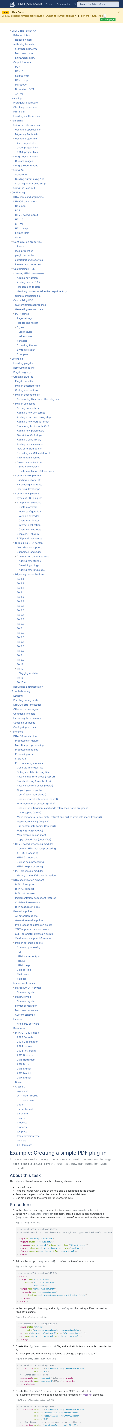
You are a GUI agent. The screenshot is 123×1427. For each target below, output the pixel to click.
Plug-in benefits (24, 381)
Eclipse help (22, 75)
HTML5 (19, 71)
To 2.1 (20, 655)
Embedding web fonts (29, 484)
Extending (17, 358)
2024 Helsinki (25, 1046)
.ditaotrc (20, 246)
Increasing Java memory (27, 718)
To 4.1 (20, 592)
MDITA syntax (23, 996)
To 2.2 (20, 650)
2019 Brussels (25, 1055)
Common (20, 205)
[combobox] (98, 4)
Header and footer (27, 322)
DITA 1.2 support (24, 884)
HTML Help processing (30, 866)
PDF (17, 66)
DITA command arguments (28, 196)
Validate (21, 978)
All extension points (26, 915)
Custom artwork (28, 506)
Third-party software (27, 1023)
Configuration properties (27, 241)
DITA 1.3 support (24, 888)
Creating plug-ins (23, 376)
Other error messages (25, 709)
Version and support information (33, 938)
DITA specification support (28, 879)
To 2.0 (20, 659)
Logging (18, 695)
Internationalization (29, 524)
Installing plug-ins (23, 363)
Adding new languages (32, 569)
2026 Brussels (25, 1037)
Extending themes (27, 345)
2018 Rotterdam (26, 1059)
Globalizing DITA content (29, 542)
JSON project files (27, 147)
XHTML (19, 93)
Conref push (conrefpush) (31, 794)
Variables (22, 340)
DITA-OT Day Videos (27, 1032)
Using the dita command (27, 125)
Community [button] (64, 4)
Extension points (22, 911)
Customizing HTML (24, 268)
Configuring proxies (24, 727)
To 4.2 (20, 587)
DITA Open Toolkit (29, 4)
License (17, 1019)
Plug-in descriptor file (27, 385)
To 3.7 (20, 601)
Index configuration (30, 511)
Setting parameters (28, 408)
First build (19, 111)
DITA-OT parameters (25, 201)
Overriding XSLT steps (29, 435)
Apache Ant (21, 174)
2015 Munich (24, 1073)
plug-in (21, 1118)
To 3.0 (20, 632)
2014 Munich (24, 1077)
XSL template (24, 1144)
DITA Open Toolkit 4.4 (24, 30)
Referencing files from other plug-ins (38, 399)
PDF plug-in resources (29, 538)
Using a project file (26, 138)
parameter (23, 1113)
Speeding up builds (24, 722)
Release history (23, 39)
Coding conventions (26, 390)
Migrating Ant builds (26, 134)
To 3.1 (20, 628)
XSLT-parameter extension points (34, 933)
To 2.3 (20, 646)
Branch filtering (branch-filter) (34, 781)
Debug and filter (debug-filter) (34, 772)
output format (25, 1109)
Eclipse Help (22, 232)
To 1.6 (20, 677)
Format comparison (26, 1005)
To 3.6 (20, 605)
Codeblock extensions (27, 902)
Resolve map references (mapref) (36, 776)
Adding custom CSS (28, 282)
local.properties (24, 250)
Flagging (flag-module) (30, 830)
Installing (17, 98)
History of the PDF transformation (36, 875)
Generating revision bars (29, 309)
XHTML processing (27, 852)
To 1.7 (20, 668)
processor (22, 1122)
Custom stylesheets (30, 529)
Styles (20, 327)
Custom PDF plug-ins (27, 493)
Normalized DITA (24, 89)
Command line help (24, 713)
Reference (17, 731)
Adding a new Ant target (31, 412)
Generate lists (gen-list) (30, 767)
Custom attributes (29, 520)
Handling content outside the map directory (42, 291)
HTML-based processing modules (34, 843)
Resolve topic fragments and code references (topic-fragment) (53, 808)
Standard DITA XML (26, 48)
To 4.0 (20, 596)
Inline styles (25, 336)
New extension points (29, 448)
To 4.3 (20, 583)
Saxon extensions (29, 466)
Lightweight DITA (25, 57)
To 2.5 (20, 637)
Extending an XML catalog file (34, 453)
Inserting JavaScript (28, 488)
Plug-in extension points (29, 942)
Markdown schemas (26, 1010)
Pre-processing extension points (33, 924)
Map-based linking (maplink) (33, 821)
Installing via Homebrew (27, 116)
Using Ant (18, 169)
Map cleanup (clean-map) (31, 834)
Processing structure (27, 740)
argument (22, 1091)
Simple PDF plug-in (28, 533)
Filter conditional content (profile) (36, 803)
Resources (19, 1028)
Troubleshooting (21, 691)
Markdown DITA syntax (28, 987)
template (22, 1131)
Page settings (24, 318)
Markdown (21, 84)
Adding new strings (30, 560)
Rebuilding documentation (28, 686)
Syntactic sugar (26, 349)
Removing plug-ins (23, 367)
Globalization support (29, 547)
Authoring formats (23, 44)
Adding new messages (29, 444)
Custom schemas (25, 1014)
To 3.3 (20, 619)
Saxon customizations (29, 462)
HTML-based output (26, 214)
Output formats (22, 62)
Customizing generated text (33, 556)
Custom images (24, 161)
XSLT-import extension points (32, 929)
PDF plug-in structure (29, 502)
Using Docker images (25, 156)
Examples (22, 354)
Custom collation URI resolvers (36, 471)
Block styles (25, 331)
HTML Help (21, 80)
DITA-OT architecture (25, 736)
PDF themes (22, 313)
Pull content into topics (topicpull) (36, 825)
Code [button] (49, 4)
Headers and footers (28, 286)
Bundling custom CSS (29, 480)
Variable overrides (29, 515)
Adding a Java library (29, 439)
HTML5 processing (27, 857)
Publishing (17, 120)
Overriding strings (29, 565)
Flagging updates (28, 673)
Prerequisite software (25, 102)
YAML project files (27, 152)
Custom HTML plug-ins (28, 475)
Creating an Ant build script (30, 183)
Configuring (18, 192)
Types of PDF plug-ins (29, 497)
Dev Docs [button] (13, 12)
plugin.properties (24, 255)
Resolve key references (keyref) (35, 785)
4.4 (77, 15)
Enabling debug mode (25, 700)
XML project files (26, 143)
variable (21, 1140)
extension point (25, 1100)
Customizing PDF (23, 300)
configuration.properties (29, 259)
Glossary (20, 1086)
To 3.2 (20, 623)
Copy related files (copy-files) (34, 839)
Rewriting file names (28, 457)
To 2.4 (20, 641)
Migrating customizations (29, 574)
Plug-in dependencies (27, 394)
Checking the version (25, 107)
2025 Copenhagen (27, 1041)
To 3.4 (20, 614)
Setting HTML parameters (29, 273)
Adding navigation (27, 277)
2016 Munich (24, 1068)
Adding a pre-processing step (34, 417)
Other (18, 237)
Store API (20, 758)
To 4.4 (20, 578)
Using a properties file (27, 129)
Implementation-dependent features (35, 897)
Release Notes (21, 35)
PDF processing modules (29, 870)
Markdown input (24, 53)
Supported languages (29, 551)
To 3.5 (20, 610)
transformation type (28, 1136)
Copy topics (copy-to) (30, 790)
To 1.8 (20, 664)
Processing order (24, 754)
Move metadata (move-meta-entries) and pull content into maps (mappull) (59, 816)
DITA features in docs (27, 906)
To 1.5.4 (21, 682)
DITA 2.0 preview (25, 893)
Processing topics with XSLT (33, 426)
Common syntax (26, 992)
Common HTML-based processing (36, 848)
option (20, 1104)
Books (18, 1082)
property (22, 1127)
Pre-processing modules (29, 763)
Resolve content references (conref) (37, 799)
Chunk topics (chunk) (29, 812)
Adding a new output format (33, 421)
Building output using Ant (29, 178)
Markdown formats (24, 983)
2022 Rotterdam (26, 1050)
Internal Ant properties (28, 264)
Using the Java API (24, 187)
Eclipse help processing (30, 861)
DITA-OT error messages (27, 704)
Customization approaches (30, 304)
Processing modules (26, 749)
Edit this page (107, 19)
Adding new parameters (30, 430)
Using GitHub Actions (25, 165)
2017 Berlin (23, 1064)
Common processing (28, 947)
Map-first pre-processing (29, 745)
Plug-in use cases (25, 403)
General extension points (29, 920)
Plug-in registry (22, 372)
